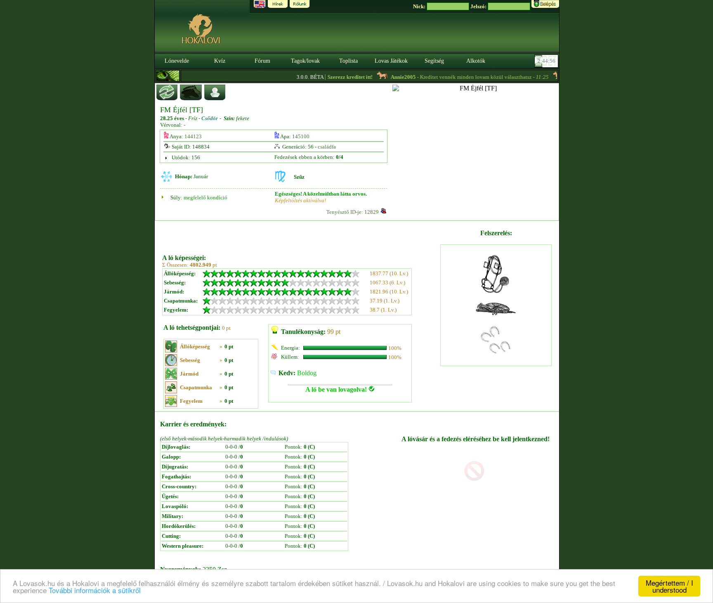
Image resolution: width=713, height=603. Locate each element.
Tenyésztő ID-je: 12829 (352, 212)
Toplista (348, 61)
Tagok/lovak (305, 61)
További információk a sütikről (95, 590)
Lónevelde (177, 61)
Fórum (262, 61)
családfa (327, 147)
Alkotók (475, 61)
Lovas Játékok (391, 61)
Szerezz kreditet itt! (341, 77)
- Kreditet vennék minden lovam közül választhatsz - (461, 77)
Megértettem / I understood (669, 586)
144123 (193, 136)
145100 (300, 136)
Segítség (434, 61)
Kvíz (219, 61)
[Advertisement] (300, 234)
